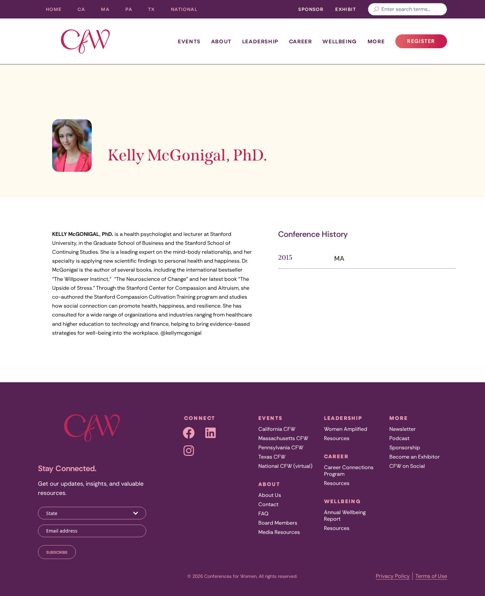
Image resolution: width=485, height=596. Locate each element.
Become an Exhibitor (414, 456)
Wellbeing (339, 41)
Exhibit (345, 9)
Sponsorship (404, 447)
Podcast (399, 438)
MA (109, 11)
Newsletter (402, 429)
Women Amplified (345, 429)
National (188, 11)
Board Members (277, 522)
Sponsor (310, 9)
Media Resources (279, 532)
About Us (269, 495)
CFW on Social (407, 466)
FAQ (263, 513)
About (221, 41)
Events (189, 41)
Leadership (260, 41)
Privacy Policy (393, 576)
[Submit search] (376, 9)
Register (427, 43)
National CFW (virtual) (285, 466)
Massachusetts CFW (283, 438)
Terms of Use (431, 576)
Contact (268, 504)
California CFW (276, 429)
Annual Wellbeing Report (345, 515)
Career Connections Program (348, 470)
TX (155, 11)
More (376, 41)
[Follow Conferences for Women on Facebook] (189, 433)
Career (300, 41)
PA (132, 11)
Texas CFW (271, 456)
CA (85, 11)
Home (54, 9)
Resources (336, 438)
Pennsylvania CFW (280, 447)
